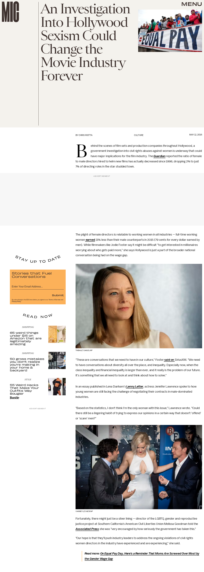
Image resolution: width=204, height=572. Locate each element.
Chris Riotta (85, 135)
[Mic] (10, 11)
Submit (58, 295)
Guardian (159, 156)
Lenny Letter (134, 386)
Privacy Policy (16, 301)
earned (90, 239)
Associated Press (87, 529)
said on (169, 359)
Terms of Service (54, 299)
